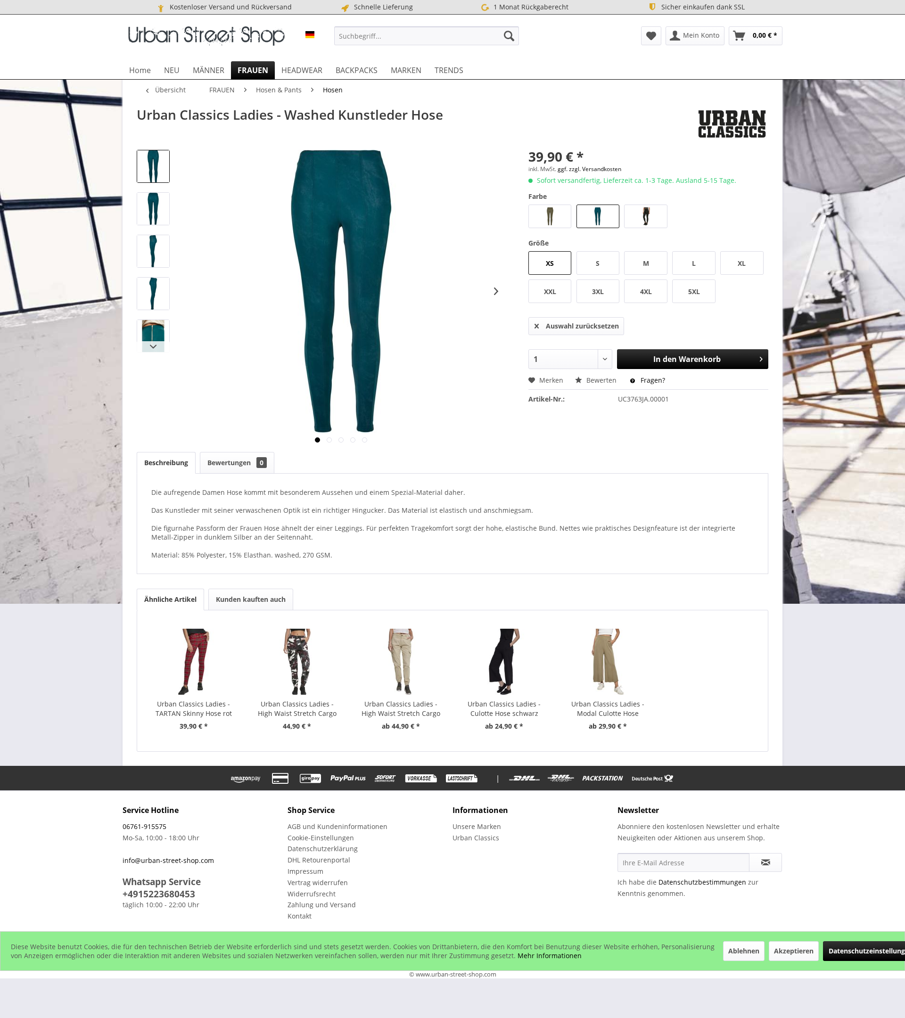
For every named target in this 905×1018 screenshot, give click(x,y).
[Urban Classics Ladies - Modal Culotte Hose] (608, 662)
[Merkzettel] (651, 35)
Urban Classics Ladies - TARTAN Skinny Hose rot (194, 708)
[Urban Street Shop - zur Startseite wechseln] (206, 38)
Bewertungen (235, 462)
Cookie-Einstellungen (321, 837)
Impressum (305, 871)
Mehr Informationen (550, 955)
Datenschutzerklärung (323, 848)
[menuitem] (426, 35)
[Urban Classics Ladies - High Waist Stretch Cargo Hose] (297, 662)
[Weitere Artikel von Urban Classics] (732, 123)
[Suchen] (509, 35)
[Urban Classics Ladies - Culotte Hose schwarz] (504, 662)
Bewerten (601, 380)
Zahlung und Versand (322, 904)
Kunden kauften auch (251, 599)
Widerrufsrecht (312, 893)
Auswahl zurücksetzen (582, 325)
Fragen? (652, 380)
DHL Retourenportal (319, 859)
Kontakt (300, 915)
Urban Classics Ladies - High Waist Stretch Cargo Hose (297, 708)
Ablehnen (743, 950)
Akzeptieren (794, 950)
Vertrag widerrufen (318, 882)
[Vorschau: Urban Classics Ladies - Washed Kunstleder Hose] (153, 166)
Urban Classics (475, 837)
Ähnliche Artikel (170, 599)
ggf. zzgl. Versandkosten (589, 169)
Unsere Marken (476, 826)
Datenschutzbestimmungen (702, 882)
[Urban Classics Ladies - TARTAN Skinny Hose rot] (193, 662)
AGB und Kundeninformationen (337, 826)
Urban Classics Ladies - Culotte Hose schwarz (504, 708)
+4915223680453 (159, 894)
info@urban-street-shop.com (168, 860)
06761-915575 (144, 826)
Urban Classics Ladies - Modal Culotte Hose (607, 708)
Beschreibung (166, 462)
